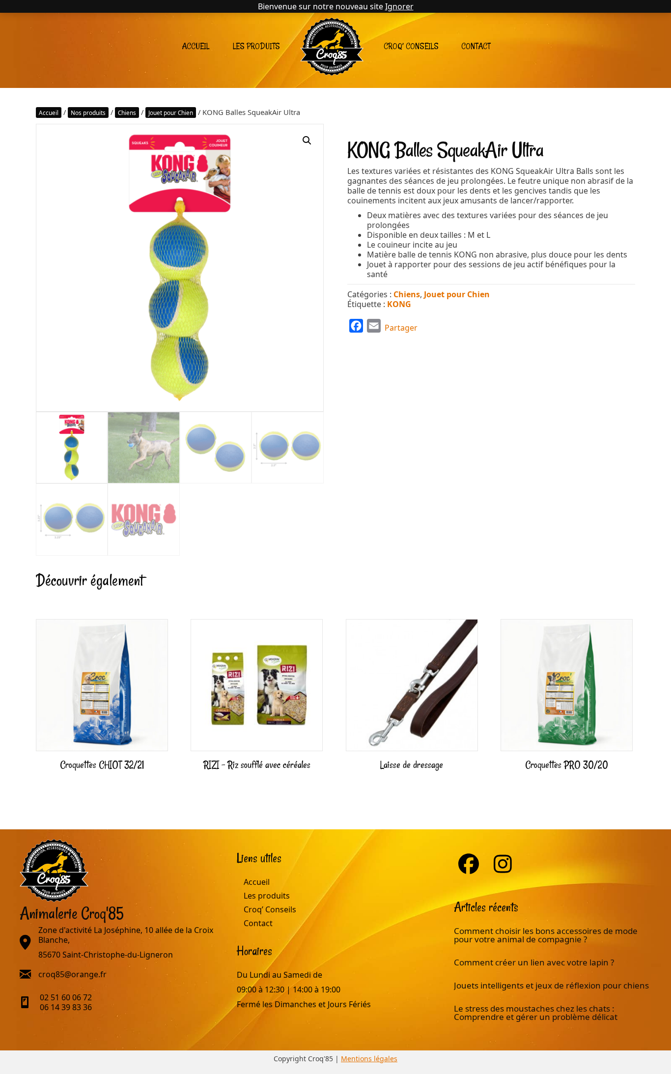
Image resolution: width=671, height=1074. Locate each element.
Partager (401, 327)
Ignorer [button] (399, 6)
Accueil (195, 46)
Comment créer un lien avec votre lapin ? (534, 962)
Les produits (256, 46)
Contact (475, 46)
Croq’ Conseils (411, 46)
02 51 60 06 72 (66, 997)
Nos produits (88, 112)
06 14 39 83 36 (66, 1007)
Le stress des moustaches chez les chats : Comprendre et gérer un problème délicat (535, 1012)
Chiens (127, 112)
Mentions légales (369, 1058)
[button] (307, 140)
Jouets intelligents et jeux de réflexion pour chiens (552, 985)
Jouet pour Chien (170, 112)
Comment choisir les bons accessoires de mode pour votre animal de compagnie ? (546, 935)
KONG (399, 304)
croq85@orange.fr (72, 974)
